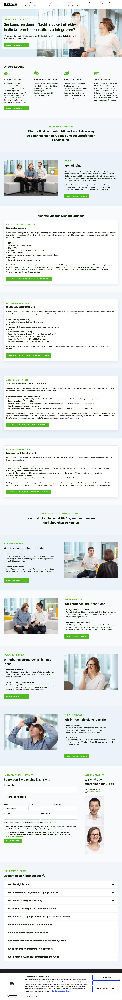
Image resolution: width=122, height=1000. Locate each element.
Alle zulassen (106, 977)
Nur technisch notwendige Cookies (106, 989)
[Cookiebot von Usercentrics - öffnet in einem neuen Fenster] (12, 996)
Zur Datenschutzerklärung (61, 991)
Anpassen (105, 983)
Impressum (52, 822)
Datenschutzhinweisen (14, 836)
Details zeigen (29, 996)
